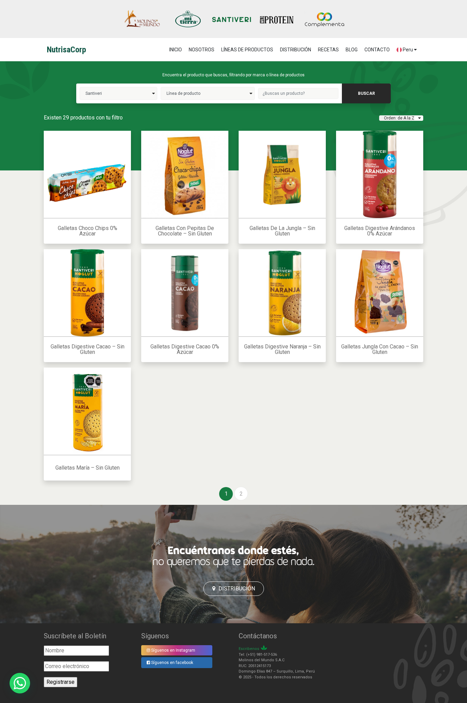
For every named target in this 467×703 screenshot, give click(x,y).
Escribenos (249, 649)
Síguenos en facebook (171, 662)
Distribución (236, 588)
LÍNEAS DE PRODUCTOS (247, 49)
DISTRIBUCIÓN (295, 49)
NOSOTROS (201, 49)
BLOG (352, 49)
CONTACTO (377, 49)
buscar (366, 93)
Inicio (175, 49)
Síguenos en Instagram (172, 650)
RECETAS (328, 49)
